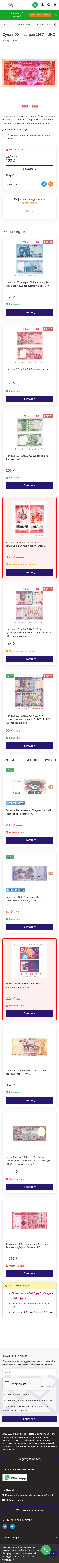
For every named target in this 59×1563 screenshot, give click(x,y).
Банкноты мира (23, 24)
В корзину (30, 312)
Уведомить (29, 168)
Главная (6, 24)
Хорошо (51, 1553)
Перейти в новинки (40, 14)
